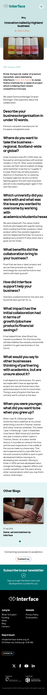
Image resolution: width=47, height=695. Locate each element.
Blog (4, 623)
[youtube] (26, 666)
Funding (5, 617)
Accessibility (31, 617)
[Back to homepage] (14, 6)
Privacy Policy (32, 614)
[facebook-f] (20, 666)
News (4, 620)
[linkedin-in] (33, 666)
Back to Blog (23, 31)
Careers (6, 626)
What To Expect (9, 614)
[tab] (20, 541)
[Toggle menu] (41, 6)
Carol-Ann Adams (23, 80)
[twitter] (14, 666)
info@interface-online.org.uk (15, 639)
